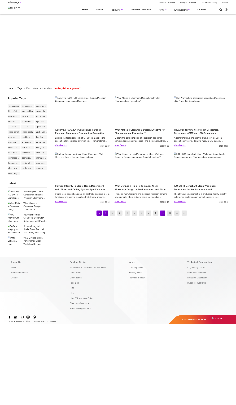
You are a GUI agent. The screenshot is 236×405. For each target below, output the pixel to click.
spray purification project (28, 142)
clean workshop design (14, 168)
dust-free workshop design (41, 137)
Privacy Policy (39, 321)
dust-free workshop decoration (28, 137)
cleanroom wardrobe (14, 121)
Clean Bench (76, 278)
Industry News (135, 272)
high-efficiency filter (14, 111)
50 (177, 213)
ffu (27, 127)
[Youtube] (22, 317)
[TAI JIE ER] (14, 10)
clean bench (14, 132)
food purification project (14, 153)
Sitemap (53, 321)
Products (117, 9)
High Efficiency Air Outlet (81, 298)
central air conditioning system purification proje (41, 153)
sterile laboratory (28, 163)
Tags (19, 88)
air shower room (41, 132)
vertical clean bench (28, 116)
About (99, 9)
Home (85, 9)
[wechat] (220, 9)
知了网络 (26, 321)
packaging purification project (41, 142)
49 (170, 213)
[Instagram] (28, 317)
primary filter (27, 111)
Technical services (141, 9)
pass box (41, 127)
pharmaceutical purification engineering (41, 158)
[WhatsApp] (34, 317)
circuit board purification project (14, 147)
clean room (14, 106)
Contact (225, 3)
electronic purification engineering (28, 147)
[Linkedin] (15, 317)
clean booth (27, 132)
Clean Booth (75, 272)
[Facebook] (9, 317)
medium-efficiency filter (41, 106)
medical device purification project (28, 153)
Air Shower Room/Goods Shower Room (88, 267)
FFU (72, 288)
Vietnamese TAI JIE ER (197, 319)
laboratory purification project (14, 163)
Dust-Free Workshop (209, 3)
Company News (136, 267)
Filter (72, 293)
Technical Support (137, 278)
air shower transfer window (28, 106)
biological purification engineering (41, 147)
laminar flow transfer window (41, 111)
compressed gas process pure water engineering (14, 158)
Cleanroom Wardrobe (79, 303)
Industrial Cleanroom (167, 3)
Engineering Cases (196, 267)
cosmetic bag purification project (28, 158)
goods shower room (41, 116)
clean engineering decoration (14, 173)
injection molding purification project (14, 142)
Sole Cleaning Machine (80, 308)
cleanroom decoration (41, 168)
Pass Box (74, 283)
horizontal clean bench (14, 116)
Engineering (182, 9)
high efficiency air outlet (41, 121)
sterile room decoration (28, 168)
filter (14, 127)
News (163, 9)
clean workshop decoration (41, 163)
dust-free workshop (14, 137)
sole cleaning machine (28, 121)
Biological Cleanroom (188, 3)
